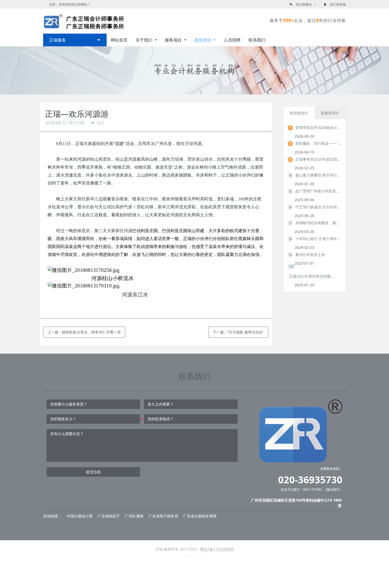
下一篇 (238, 332)
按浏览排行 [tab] (299, 112)
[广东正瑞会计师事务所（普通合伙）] (83, 20)
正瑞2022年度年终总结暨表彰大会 (312, 276)
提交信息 (93, 471)
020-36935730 (310, 479)
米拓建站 (190, 555)
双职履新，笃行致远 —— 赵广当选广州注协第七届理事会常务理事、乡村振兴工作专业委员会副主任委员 (318, 143)
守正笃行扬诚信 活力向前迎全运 (318, 206)
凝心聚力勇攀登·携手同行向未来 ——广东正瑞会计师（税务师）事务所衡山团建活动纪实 (318, 175)
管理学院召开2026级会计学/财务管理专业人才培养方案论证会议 (318, 127)
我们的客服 (338, 4)
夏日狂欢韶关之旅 (310, 254)
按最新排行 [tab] (330, 112)
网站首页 (119, 40)
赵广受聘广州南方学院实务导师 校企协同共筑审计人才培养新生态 (318, 190)
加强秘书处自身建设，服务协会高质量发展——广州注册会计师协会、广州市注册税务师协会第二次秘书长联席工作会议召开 (318, 222)
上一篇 (84, 332)
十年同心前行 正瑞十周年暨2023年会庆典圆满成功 (318, 238)
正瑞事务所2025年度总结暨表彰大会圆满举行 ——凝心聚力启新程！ (318, 159)
